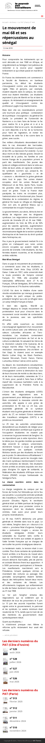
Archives (13, 22)
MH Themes (37, 741)
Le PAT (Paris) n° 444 (26, 22)
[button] (41, 16)
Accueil (5, 22)
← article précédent (10, 635)
